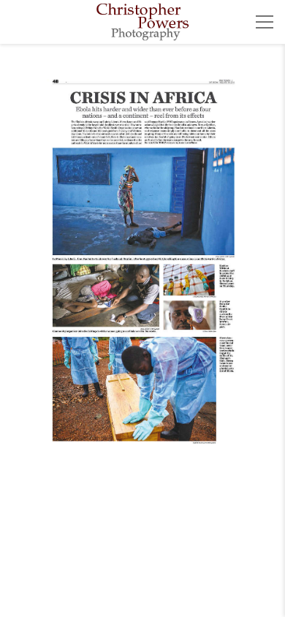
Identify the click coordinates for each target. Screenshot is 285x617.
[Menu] (264, 22)
